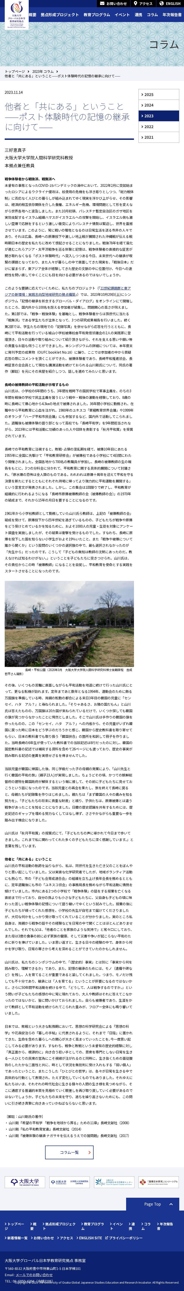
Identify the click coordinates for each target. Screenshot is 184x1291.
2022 (149, 126)
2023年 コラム (43, 71)
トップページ (15, 71)
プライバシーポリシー (126, 1237)
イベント (122, 14)
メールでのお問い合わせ (34, 1274)
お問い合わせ (117, 3)
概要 (32, 14)
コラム (152, 14)
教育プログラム (97, 14)
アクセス (146, 3)
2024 (149, 105)
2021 (149, 137)
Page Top (152, 1204)
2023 (149, 115)
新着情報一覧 (17, 1237)
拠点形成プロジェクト (60, 14)
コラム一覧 (69, 1152)
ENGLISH (173, 3)
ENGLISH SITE (90, 1237)
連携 (138, 14)
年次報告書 (172, 14)
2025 (149, 94)
